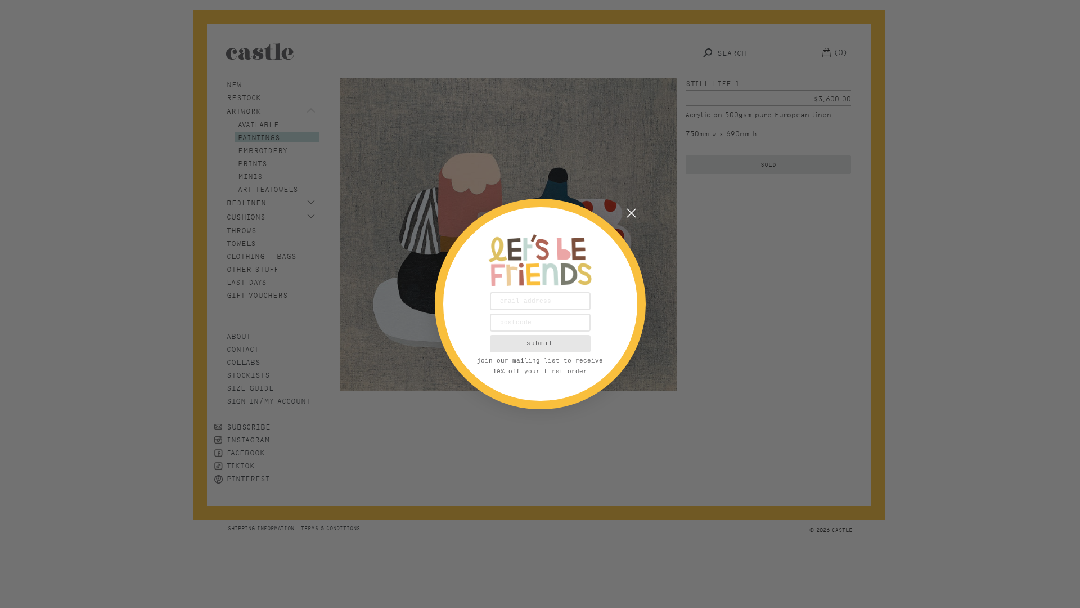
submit (540, 343)
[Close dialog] (631, 213)
